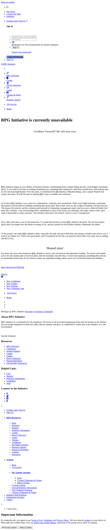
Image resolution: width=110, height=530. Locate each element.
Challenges (11, 349)
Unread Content (18, 485)
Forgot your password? (21, 52)
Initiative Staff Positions (16, 495)
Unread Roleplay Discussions (24, 488)
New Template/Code (15, 288)
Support (9, 376)
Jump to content (7, 2)
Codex (9, 90)
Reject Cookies (25, 528)
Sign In (15, 47)
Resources (16, 454)
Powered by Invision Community (39, 311)
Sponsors (10, 16)
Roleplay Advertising (21, 430)
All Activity (17, 467)
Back (14, 423)
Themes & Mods (13, 95)
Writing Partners (13, 351)
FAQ (8, 374)
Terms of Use (36, 520)
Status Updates (23, 483)
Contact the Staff (13, 14)
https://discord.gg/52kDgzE (12, 267)
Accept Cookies (10, 528)
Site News (10, 11)
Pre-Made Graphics (20, 445)
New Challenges (13, 281)
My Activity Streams (21, 472)
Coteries (15, 452)
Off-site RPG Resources (16, 363)
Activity (10, 460)
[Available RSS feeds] (2, 277)
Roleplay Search (13, 100)
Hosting (15, 428)
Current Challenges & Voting (29, 480)
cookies (87, 520)
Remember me (18, 45)
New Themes (12, 286)
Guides (9, 80)
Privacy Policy (63, 520)
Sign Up (10, 59)
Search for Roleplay (20, 450)
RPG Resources (13, 418)
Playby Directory (13, 85)
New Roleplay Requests (22, 490)
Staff (8, 383)
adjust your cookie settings (45, 523)
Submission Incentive (15, 497)
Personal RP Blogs (14, 361)
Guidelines (11, 381)
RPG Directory (12, 75)
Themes (15, 440)
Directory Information (15, 378)
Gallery (9, 356)
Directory (16, 425)
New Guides (11, 284)
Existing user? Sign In (16, 21)
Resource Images (19, 447)
